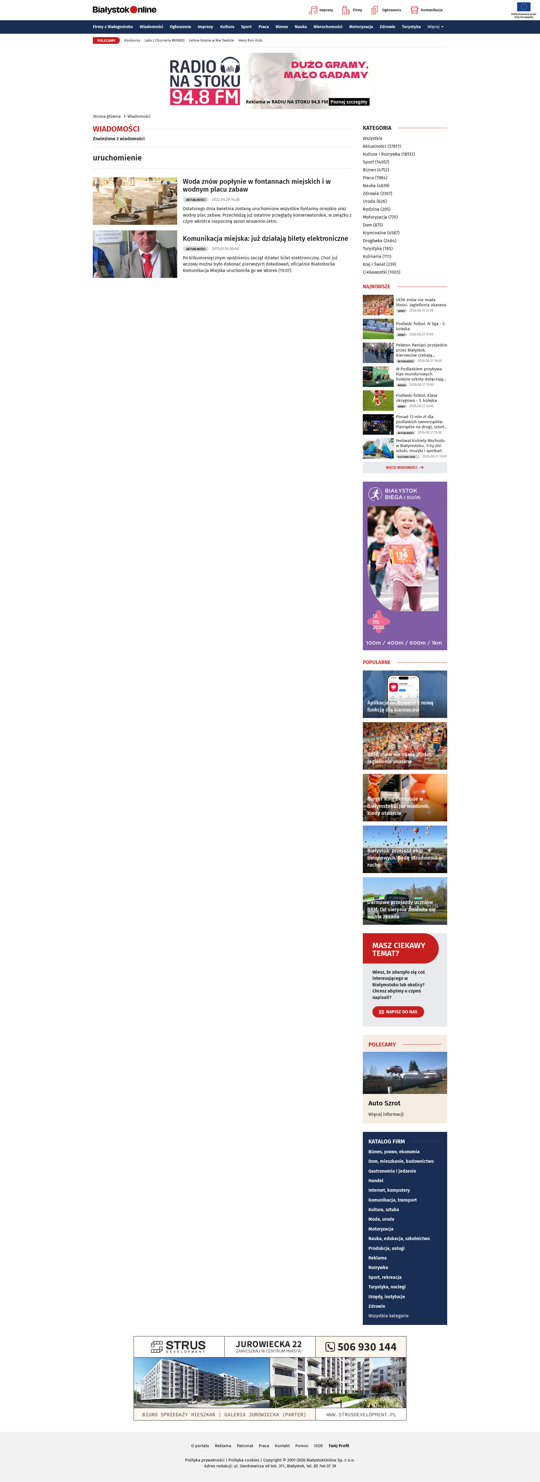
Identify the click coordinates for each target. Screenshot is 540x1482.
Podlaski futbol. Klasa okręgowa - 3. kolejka (416, 398)
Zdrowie (387, 26)
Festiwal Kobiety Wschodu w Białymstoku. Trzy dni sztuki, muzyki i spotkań (420, 445)
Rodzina (371, 209)
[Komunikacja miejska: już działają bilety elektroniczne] (135, 254)
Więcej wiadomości (401, 468)
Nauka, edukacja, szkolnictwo (399, 1238)
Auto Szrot (384, 1103)
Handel (375, 1180)
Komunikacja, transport (392, 1200)
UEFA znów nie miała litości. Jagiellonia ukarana (421, 302)
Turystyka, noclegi (387, 1287)
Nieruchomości (328, 26)
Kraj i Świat (374, 264)
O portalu (200, 1445)
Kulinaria (372, 256)
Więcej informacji (386, 1114)
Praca (263, 26)
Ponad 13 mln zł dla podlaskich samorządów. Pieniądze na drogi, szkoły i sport (421, 421)
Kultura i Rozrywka (381, 154)
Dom (367, 225)
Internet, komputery (389, 1190)
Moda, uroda (381, 1219)
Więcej (434, 26)
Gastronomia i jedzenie (392, 1171)
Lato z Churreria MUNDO (164, 40)
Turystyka (411, 26)
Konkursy (132, 40)
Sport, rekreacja (385, 1277)
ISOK (318, 1445)
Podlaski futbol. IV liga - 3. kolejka (421, 326)
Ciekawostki (375, 272)
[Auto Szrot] (405, 1073)
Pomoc (302, 1445)
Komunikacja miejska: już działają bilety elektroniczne (265, 239)
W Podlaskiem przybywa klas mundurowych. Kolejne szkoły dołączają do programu (419, 374)
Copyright (272, 1460)
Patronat (245, 1445)
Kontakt (282, 1445)
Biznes (282, 26)
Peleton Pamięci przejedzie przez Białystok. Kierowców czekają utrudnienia (421, 350)
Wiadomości (151, 26)
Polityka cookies (243, 1460)
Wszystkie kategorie (388, 1315)
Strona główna (107, 116)
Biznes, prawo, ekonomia (394, 1151)
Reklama (377, 1258)
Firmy (357, 10)
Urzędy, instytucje (386, 1296)
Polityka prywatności (204, 1460)
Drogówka (372, 240)
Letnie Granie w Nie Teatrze (211, 40)
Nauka (301, 26)
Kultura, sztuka (383, 1209)
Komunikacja (432, 10)
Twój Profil (338, 1445)
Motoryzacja (361, 26)
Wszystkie (372, 138)
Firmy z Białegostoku (113, 26)
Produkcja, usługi (386, 1248)
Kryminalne (374, 232)
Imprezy (326, 10)
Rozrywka (378, 1267)
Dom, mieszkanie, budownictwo (401, 1161)
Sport (246, 26)
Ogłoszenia (391, 10)
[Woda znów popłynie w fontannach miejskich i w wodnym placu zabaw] (135, 201)
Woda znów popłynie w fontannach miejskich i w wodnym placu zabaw (257, 186)
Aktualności (195, 200)
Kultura (227, 26)
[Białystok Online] (124, 10)
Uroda (369, 201)
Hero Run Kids (250, 40)
